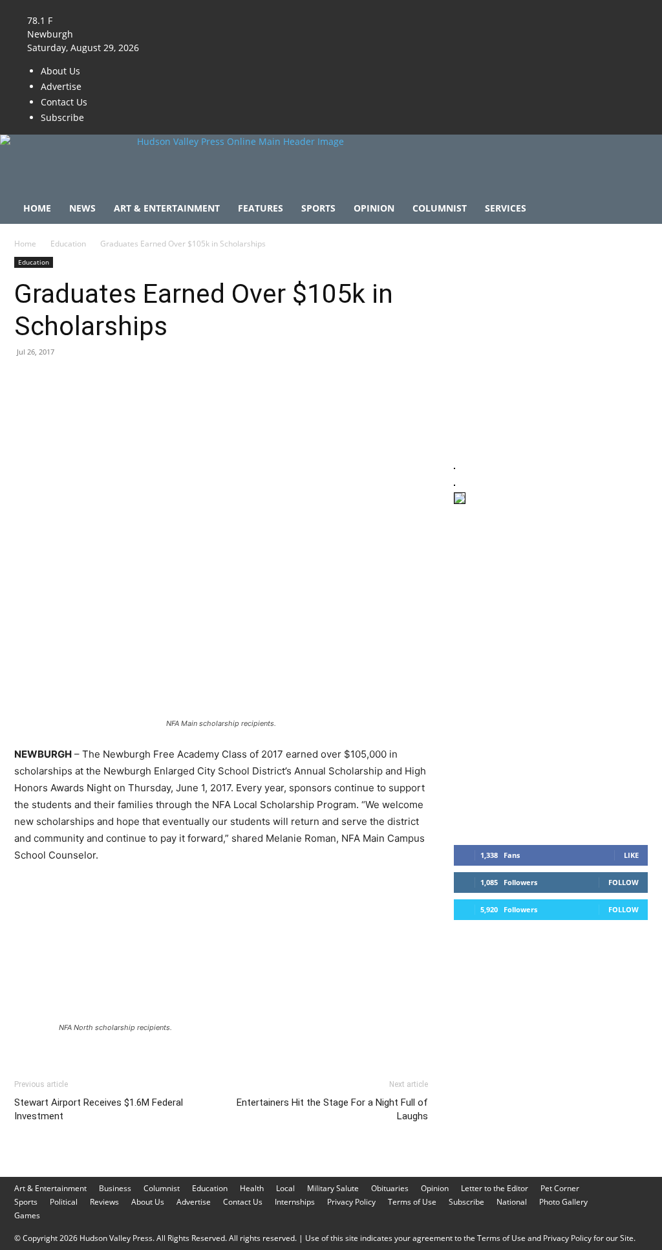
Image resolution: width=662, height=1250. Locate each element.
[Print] (176, 381)
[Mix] (206, 381)
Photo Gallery (563, 1201)
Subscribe (62, 117)
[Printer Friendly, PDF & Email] (365, 891)
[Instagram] (179, 7)
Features (260, 208)
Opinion (374, 208)
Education (68, 243)
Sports (318, 208)
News (82, 208)
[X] (187, 7)
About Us (60, 71)
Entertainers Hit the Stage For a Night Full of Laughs (332, 1109)
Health (252, 1188)
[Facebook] (170, 7)
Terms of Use (412, 1201)
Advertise (61, 86)
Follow (623, 882)
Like (631, 855)
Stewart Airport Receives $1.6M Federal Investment (98, 1109)
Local (285, 1188)
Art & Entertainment (167, 208)
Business (115, 1188)
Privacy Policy (351, 1201)
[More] (265, 381)
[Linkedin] (146, 381)
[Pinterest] (87, 381)
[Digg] (235, 381)
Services (505, 208)
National (511, 1201)
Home (37, 208)
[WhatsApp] (116, 381)
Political (64, 1201)
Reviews (104, 1201)
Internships (295, 1201)
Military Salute (333, 1188)
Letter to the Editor (494, 1188)
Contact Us (64, 102)
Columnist (439, 208)
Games (27, 1215)
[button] (632, 209)
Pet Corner (559, 1188)
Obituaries (390, 1188)
